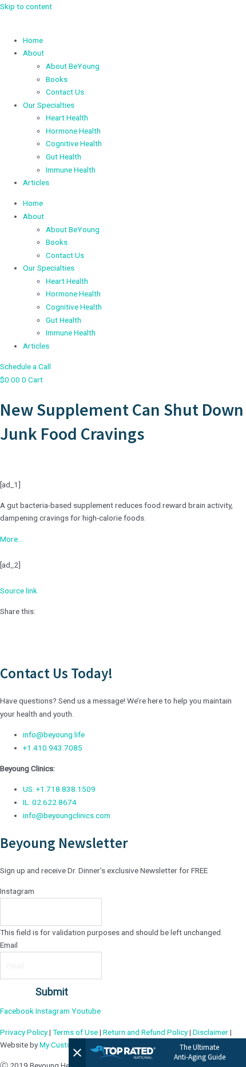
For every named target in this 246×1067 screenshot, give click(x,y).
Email (9, 944)
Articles (36, 182)
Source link (18, 590)
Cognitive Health (74, 143)
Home (33, 40)
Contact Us (65, 91)
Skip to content (26, 6)
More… (11, 539)
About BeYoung (73, 66)
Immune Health (71, 169)
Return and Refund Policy (145, 1032)
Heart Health (67, 117)
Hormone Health (73, 130)
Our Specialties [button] (48, 105)
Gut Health (63, 156)
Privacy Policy (23, 1032)
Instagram (17, 891)
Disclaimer (210, 1032)
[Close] (77, 1052)
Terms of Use (75, 1032)
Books (57, 79)
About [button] (33, 52)
